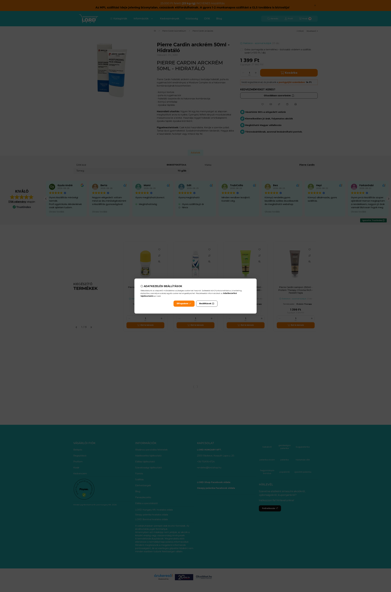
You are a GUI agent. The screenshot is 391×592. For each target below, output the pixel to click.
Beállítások (205, 303)
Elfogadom (182, 303)
